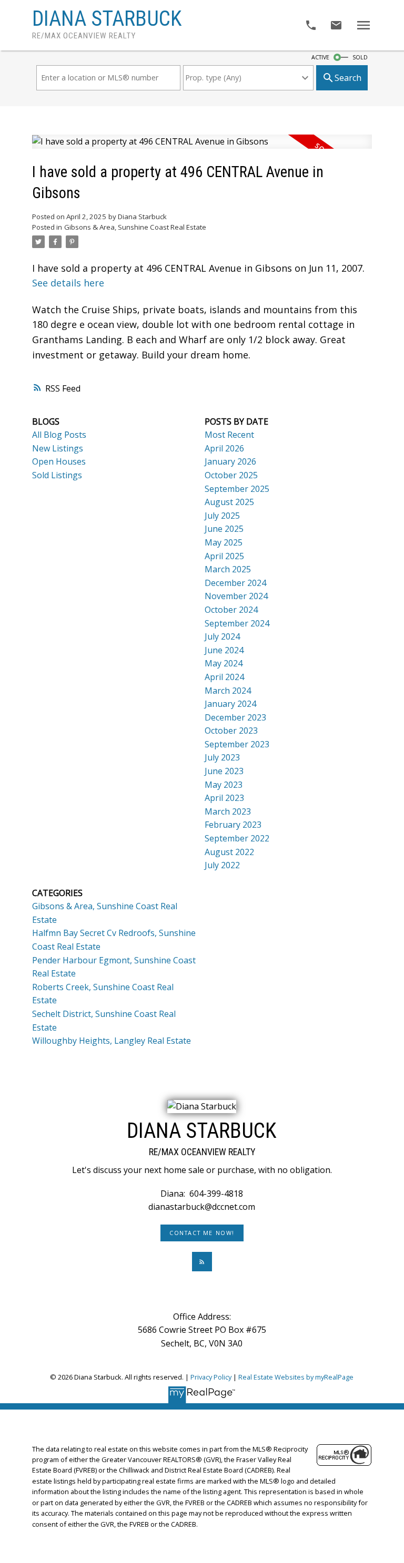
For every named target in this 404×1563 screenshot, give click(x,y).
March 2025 (228, 569)
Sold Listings (57, 475)
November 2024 (236, 596)
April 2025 (224, 556)
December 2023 (235, 717)
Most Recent (229, 434)
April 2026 (224, 448)
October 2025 (231, 475)
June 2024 (224, 650)
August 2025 (229, 502)
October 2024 (231, 609)
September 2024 (237, 623)
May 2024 (224, 663)
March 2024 (228, 690)
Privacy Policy (210, 1377)
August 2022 (229, 852)
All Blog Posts (59, 434)
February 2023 (233, 824)
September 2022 (237, 838)
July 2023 (222, 757)
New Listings (57, 448)
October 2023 (231, 730)
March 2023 (228, 811)
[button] (202, 1233)
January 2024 (230, 703)
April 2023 (224, 798)
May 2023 (224, 784)
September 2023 (237, 744)
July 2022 (222, 865)
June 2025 (224, 528)
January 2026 (230, 461)
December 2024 (235, 583)
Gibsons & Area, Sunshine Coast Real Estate (135, 227)
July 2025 (222, 515)
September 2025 (237, 489)
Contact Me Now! (202, 1233)
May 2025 (224, 542)
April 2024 (224, 677)
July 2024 (222, 636)
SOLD (360, 57)
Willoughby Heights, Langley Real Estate (111, 1040)
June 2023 (224, 771)
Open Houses (59, 461)
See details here (68, 282)
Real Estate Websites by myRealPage (296, 1377)
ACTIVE (320, 57)
